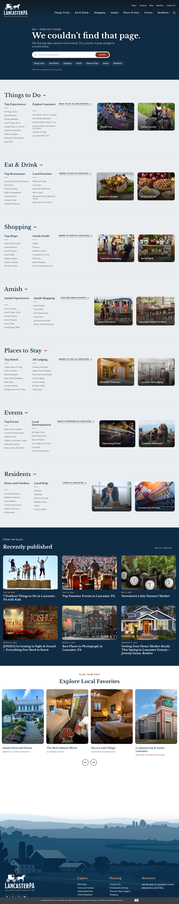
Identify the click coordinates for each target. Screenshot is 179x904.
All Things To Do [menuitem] (10, 112)
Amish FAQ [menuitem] (38, 309)
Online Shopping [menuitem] (38, 262)
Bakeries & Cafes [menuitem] (40, 181)
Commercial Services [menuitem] (13, 505)
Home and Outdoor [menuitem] (16, 483)
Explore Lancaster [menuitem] (44, 104)
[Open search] (174, 12)
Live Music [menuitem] (36, 447)
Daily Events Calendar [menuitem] (13, 429)
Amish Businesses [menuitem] (40, 313)
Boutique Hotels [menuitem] (39, 386)
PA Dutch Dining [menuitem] (10, 189)
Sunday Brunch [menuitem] (10, 196)
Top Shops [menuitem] (11, 236)
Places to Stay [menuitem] (131, 12)
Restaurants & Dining (119, 888)
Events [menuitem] (148, 12)
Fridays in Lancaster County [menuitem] (15, 440)
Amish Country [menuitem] (10, 309)
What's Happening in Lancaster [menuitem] (74, 421)
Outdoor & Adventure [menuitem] (12, 130)
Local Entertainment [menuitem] (41, 423)
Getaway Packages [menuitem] (40, 367)
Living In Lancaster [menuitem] (73, 483)
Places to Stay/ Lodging (120, 891)
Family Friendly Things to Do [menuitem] (44, 122)
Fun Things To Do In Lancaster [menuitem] (45, 115)
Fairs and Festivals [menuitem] (11, 444)
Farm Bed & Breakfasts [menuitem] (13, 378)
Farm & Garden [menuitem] (40, 509)
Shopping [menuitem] (99, 12)
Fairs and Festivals (86, 888)
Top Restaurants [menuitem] (14, 173)
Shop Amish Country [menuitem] (12, 243)
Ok (136, 900)
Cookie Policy (128, 900)
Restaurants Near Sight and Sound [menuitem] (44, 197)
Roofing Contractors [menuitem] (12, 497)
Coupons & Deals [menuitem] (40, 132)
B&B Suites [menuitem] (8, 382)
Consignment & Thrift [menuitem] (40, 255)
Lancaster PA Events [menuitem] (41, 136)
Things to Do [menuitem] (61, 12)
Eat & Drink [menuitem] (81, 12)
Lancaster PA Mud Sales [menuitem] (14, 433)
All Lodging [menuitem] (40, 359)
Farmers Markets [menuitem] (11, 262)
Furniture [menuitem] (35, 247)
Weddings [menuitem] (38, 494)
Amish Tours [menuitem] (38, 317)
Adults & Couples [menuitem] (11, 134)
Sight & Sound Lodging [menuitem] (42, 371)
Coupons (143, 5)
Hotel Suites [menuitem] (37, 389)
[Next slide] (93, 762)
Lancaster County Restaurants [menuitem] (16, 181)
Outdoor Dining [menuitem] (10, 200)
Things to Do (39, 63)
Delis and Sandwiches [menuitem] (41, 189)
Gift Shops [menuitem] (36, 258)
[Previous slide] (85, 762)
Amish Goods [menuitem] (40, 236)
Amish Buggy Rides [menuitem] (12, 327)
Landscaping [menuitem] (9, 512)
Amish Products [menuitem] (10, 247)
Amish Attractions (85, 895)
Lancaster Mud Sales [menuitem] (41, 321)
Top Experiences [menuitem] (15, 104)
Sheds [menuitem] (36, 506)
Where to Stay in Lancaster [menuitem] (74, 359)
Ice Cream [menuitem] (37, 185)
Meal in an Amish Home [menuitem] (42, 202)
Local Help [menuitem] (41, 483)
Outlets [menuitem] (35, 243)
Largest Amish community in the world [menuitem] (44, 127)
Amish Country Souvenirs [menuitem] (42, 266)
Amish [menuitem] (114, 12)
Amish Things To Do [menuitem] (12, 123)
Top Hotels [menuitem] (11, 359)
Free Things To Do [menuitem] (39, 436)
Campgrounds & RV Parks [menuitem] (15, 389)
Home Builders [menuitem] (10, 501)
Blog (151, 5)
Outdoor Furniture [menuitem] (39, 251)
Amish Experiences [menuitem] (16, 298)
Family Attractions (85, 891)
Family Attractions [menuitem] (11, 119)
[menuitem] (115, 117)
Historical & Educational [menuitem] (13, 138)
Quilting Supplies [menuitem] (11, 258)
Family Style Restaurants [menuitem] (43, 324)
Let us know (57, 70)
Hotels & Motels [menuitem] (10, 371)
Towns (134, 5)
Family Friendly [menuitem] (39, 382)
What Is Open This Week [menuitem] (14, 448)
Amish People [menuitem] (39, 306)
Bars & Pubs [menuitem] (38, 192)
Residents (118, 63)
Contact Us (170, 5)
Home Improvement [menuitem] (12, 494)
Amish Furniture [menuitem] (10, 251)
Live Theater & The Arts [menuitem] (41, 443)
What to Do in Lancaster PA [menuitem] (74, 104)
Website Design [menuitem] (40, 502)
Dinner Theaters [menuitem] (38, 440)
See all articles (163, 548)
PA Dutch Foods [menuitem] (10, 266)
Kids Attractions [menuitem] (10, 115)
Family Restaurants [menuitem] (12, 204)
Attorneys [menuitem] (38, 491)
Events (106, 63)
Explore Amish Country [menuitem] (73, 298)
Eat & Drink (53, 63)
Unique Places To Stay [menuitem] (13, 367)
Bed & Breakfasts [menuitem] (11, 374)
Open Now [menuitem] (8, 142)
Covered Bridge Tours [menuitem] (40, 451)
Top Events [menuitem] (11, 421)
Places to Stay (92, 63)
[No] (176, 900)
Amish (79, 63)
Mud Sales (82, 884)
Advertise (160, 5)
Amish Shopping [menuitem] (44, 298)
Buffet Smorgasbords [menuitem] (12, 192)
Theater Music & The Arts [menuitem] (14, 127)
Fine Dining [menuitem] (8, 185)
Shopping (67, 63)
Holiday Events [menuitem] (10, 437)
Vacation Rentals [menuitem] (11, 386)
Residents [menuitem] (163, 12)
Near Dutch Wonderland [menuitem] (42, 374)
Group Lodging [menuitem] (38, 378)
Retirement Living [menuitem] (41, 498)
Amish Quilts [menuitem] (9, 255)
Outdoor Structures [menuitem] (11, 509)
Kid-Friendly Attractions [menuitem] (42, 118)
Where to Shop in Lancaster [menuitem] (74, 235)
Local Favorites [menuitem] (42, 173)
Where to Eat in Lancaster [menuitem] (73, 173)
